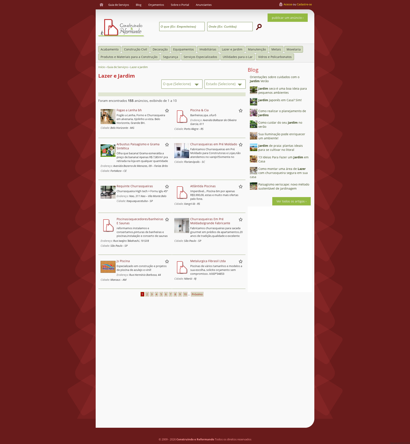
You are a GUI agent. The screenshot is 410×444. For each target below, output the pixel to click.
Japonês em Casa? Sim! (280, 100)
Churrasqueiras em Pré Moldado (213, 144)
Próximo (197, 294)
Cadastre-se (304, 4)
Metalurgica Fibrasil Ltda (208, 261)
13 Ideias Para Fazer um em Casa (283, 159)
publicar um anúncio (287, 18)
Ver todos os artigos (291, 201)
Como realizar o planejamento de (282, 113)
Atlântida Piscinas (203, 186)
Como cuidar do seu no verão (280, 124)
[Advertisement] (280, 358)
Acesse (288, 4)
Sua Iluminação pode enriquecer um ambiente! (281, 136)
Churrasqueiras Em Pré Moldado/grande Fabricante (210, 221)
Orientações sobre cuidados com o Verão (274, 79)
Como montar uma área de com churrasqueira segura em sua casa (279, 173)
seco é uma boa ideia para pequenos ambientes (282, 90)
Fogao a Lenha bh (129, 110)
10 (185, 294)
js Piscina (123, 261)
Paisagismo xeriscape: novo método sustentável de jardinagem (283, 186)
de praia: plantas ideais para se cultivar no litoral (280, 148)
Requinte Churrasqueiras (135, 186)
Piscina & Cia (199, 110)
